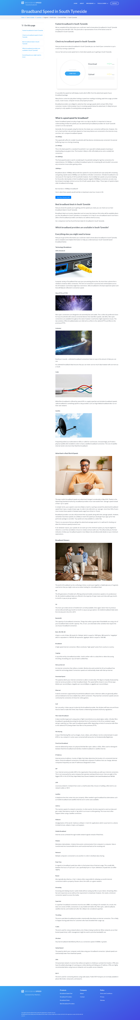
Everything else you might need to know (31, 56)
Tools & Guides (30, 17)
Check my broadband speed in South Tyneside (32, 36)
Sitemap (102, 1000)
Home (75, 3)
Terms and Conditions (106, 993)
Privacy (102, 997)
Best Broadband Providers (67, 1003)
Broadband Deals (65, 1000)
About (82, 3)
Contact (114, 3)
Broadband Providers (66, 997)
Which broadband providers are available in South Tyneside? (31, 49)
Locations (39, 17)
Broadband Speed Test (66, 993)
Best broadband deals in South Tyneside (30, 42)
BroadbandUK (31, 4)
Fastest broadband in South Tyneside (32, 30)
